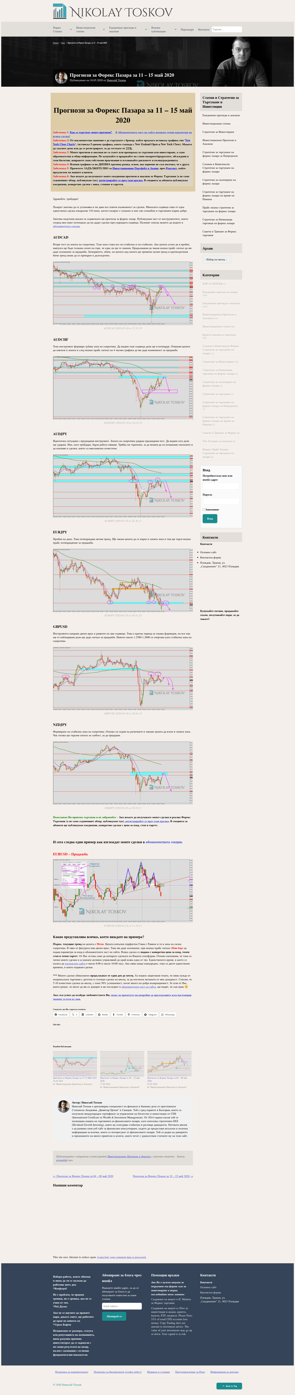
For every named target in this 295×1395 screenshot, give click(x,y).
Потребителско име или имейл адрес (217, 478)
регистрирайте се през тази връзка (147, 821)
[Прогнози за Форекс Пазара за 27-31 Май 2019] (75, 1063)
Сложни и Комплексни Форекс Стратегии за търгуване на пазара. (221, 349)
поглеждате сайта (75, 963)
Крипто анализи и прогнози (219, 334)
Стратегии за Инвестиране (218, 132)
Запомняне (212, 509)
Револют (171, 168)
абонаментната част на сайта (139, 986)
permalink (61, 1160)
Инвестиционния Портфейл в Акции (135, 168)
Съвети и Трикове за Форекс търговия (219, 233)
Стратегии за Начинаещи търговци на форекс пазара (219, 221)
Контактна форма (210, 557)
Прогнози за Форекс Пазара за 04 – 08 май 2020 (83, 1176)
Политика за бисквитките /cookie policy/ (118, 1372)
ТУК (129, 148)
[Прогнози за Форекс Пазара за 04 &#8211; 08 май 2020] (169, 1063)
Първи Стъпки (57, 29)
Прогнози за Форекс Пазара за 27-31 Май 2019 (74, 1077)
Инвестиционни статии (85, 29)
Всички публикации (158, 29)
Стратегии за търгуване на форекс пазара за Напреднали (220, 154)
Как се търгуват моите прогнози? (91, 132)
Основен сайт (208, 552)
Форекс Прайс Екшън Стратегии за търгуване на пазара (218, 452)
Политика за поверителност (71, 1372)
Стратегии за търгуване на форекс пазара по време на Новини (218, 195)
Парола (207, 494)
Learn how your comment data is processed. (121, 1257)
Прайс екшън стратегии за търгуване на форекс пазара (219, 209)
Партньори (187, 29)
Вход (210, 518)
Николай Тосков (116, 80)
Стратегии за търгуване (216, 394)
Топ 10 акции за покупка (217, 441)
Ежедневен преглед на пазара (220, 292)
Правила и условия (158, 1372)
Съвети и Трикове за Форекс (219, 433)
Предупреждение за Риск (190, 1372)
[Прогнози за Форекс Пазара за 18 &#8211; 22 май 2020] (122, 1063)
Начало (56, 42)
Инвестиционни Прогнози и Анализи (129, 1156)
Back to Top (231, 1386)
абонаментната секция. (66, 226)
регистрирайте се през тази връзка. (121, 180)
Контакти (203, 29)
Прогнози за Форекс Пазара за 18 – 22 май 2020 (163, 1176)
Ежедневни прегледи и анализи (122, 29)
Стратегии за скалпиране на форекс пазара (219, 181)
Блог (63, 42)
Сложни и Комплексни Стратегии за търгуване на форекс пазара (218, 167)
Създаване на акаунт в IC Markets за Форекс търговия (171, 1301)
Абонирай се (114, 1316)
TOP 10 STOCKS (213, 283)
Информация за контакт (224, 1372)
